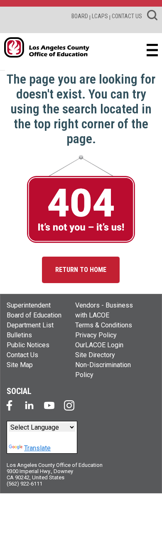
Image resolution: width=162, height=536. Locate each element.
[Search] (152, 16)
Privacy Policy (96, 335)
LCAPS (100, 16)
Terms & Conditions (103, 325)
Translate (37, 448)
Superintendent (29, 305)
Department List (30, 325)
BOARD (79, 16)
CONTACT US (127, 16)
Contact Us (22, 355)
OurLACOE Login (99, 345)
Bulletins (19, 335)
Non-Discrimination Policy (103, 370)
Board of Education (34, 315)
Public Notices (28, 345)
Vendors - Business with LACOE (104, 310)
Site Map (20, 365)
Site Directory (95, 355)
